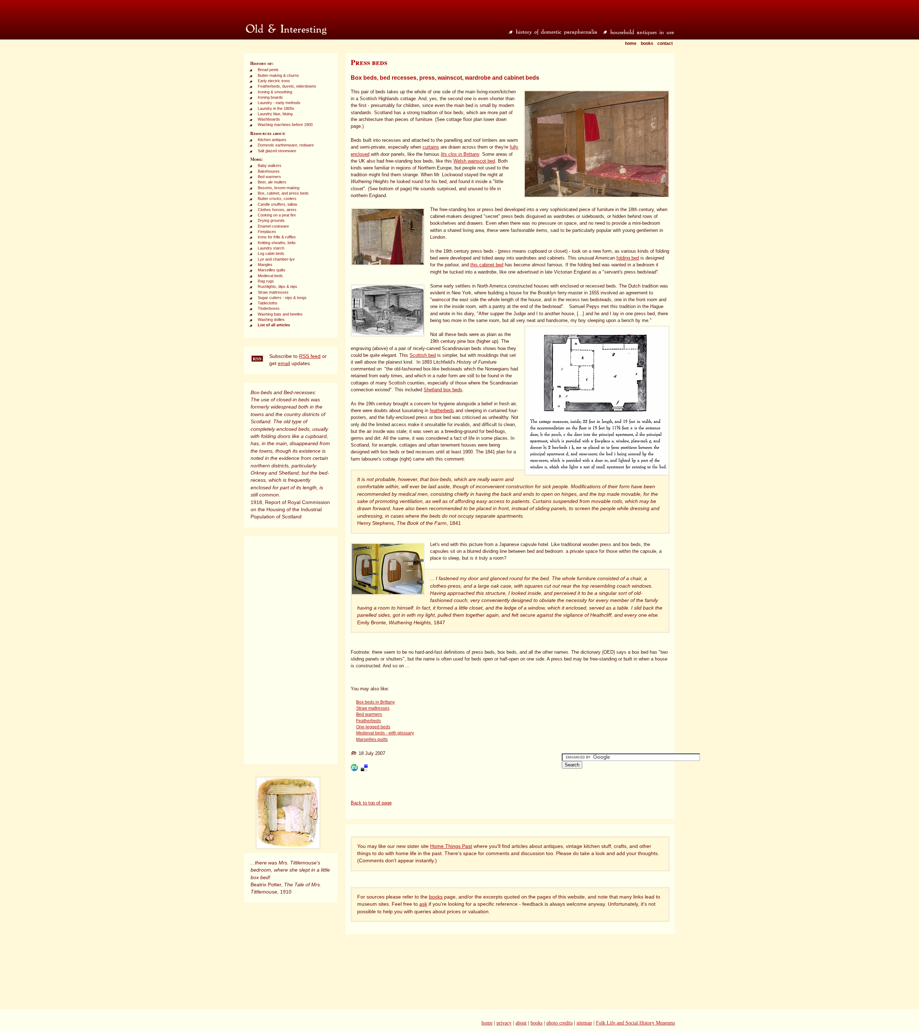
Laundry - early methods (279, 103)
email (284, 363)
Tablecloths (267, 303)
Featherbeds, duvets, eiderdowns (287, 86)
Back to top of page (371, 803)
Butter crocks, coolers (277, 198)
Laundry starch (271, 248)
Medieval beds (270, 276)
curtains (431, 147)
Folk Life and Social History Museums (635, 1023)
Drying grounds (271, 220)
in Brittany (460, 154)
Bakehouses (269, 171)
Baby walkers (269, 165)
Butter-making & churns (278, 75)
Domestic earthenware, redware (286, 145)
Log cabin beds (271, 253)
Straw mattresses (273, 292)
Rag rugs (266, 281)
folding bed (627, 258)
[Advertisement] (290, 650)
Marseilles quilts (271, 270)
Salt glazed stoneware (277, 151)
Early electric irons (274, 81)
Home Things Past (451, 846)
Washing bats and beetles (280, 314)
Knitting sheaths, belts (277, 243)
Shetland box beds (443, 389)
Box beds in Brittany (375, 702)
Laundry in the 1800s (276, 108)
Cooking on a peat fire (277, 215)
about (521, 1023)
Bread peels (268, 69)
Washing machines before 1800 (285, 124)
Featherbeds (368, 721)
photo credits (559, 1023)
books (436, 897)
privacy (504, 1023)
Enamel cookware (273, 226)
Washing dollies (271, 319)
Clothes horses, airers (277, 209)
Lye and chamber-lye (276, 259)
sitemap (584, 1023)
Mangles (265, 264)
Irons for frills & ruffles (277, 237)
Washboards (269, 119)
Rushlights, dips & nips (277, 286)
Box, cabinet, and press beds (283, 193)
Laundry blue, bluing (275, 114)
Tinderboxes (269, 308)
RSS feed (310, 356)
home (487, 1023)
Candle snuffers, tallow (277, 204)
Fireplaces (267, 231)
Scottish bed (423, 355)
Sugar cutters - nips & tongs (282, 297)
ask (423, 904)
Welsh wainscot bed (474, 161)
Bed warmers (269, 176)
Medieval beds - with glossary (385, 733)
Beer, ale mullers (272, 182)
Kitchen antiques (272, 139)
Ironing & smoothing (275, 92)
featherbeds (442, 410)
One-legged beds (373, 727)
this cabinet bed (486, 264)
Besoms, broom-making (278, 188)
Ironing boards (270, 97)
